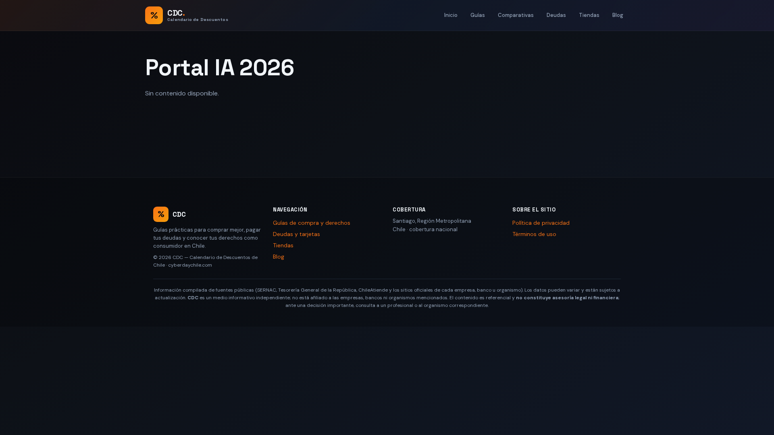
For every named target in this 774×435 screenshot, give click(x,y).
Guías (477, 15)
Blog (617, 15)
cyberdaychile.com (190, 265)
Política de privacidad (541, 222)
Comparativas (516, 15)
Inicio (451, 15)
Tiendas (589, 15)
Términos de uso (534, 234)
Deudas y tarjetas (296, 234)
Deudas (556, 15)
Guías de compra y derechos (311, 222)
